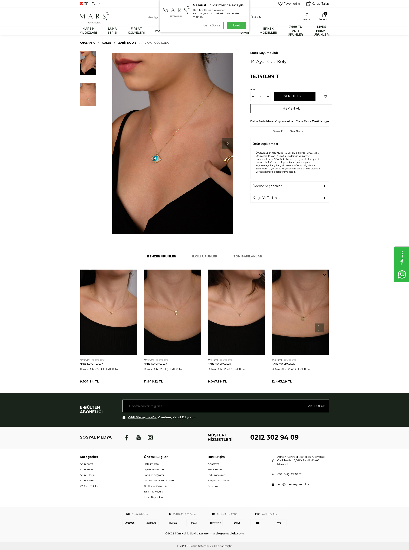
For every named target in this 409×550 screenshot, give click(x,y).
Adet (253, 89)
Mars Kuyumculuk (264, 53)
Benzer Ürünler (161, 256)
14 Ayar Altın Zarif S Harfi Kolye (227, 369)
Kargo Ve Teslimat (266, 198)
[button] (227, 143)
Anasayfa (87, 42)
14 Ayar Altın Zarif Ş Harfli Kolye (163, 369)
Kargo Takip (320, 4)
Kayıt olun (316, 406)
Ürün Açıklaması (265, 144)
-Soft (181, 545)
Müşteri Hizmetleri (219, 480)
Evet (236, 25)
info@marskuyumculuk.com (297, 484)
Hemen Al (291, 108)
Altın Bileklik (87, 474)
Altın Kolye (86, 463)
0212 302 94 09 (274, 437)
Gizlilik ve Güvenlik (155, 486)
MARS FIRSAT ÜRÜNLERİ (322, 31)
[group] (172, 143)
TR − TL (89, 4)
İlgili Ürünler (204, 256)
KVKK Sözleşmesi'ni (142, 417)
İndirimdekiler (216, 474)
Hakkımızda (151, 463)
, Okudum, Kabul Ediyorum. (162, 417)
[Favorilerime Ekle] (132, 274)
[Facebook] (126, 437)
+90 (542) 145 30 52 (289, 474)
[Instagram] (150, 437)
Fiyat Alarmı (296, 131)
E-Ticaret (191, 545)
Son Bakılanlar (247, 256)
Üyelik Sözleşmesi (154, 469)
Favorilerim (292, 4)
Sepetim (213, 486)
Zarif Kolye (127, 42)
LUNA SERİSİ (112, 31)
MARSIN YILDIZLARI (88, 31)
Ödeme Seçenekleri (267, 186)
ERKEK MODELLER (268, 31)
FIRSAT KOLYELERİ (136, 31)
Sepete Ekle (294, 96)
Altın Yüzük (87, 480)
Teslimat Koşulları (154, 491)
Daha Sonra (211, 25)
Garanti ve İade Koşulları (159, 480)
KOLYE (106, 42)
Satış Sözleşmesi (154, 474)
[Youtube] (138, 437)
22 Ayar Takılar (89, 486)
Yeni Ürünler (215, 469)
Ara (257, 17)
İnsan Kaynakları (154, 497)
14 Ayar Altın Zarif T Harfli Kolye (99, 369)
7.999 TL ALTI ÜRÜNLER (295, 31)
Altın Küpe (86, 469)
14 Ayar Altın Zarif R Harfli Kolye (291, 369)
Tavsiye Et (278, 131)
